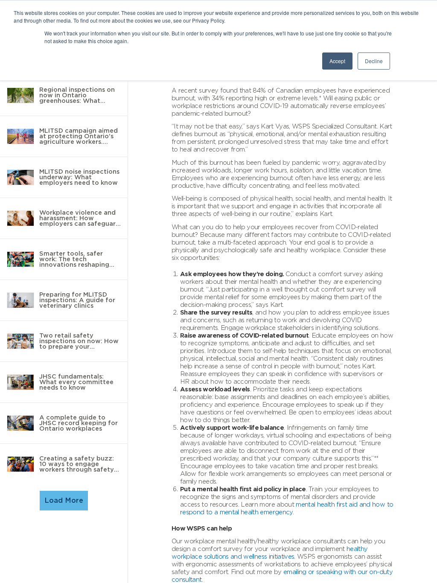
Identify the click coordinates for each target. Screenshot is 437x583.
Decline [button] (374, 60)
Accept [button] (337, 60)
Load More (63, 500)
